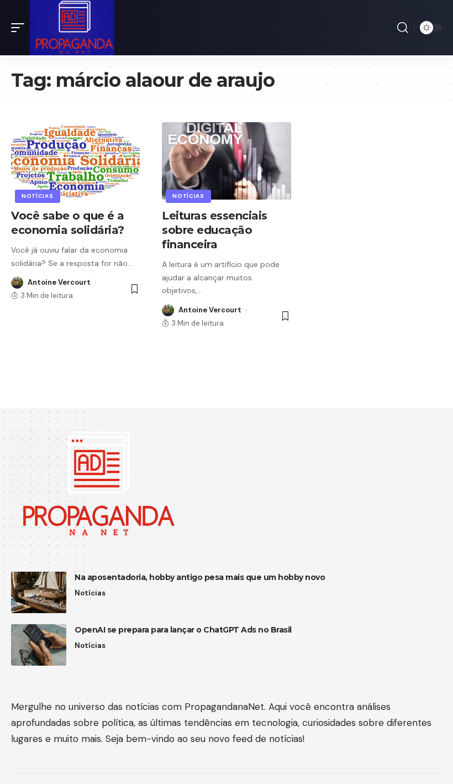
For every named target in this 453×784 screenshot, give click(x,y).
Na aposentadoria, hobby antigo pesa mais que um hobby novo (200, 577)
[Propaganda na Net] (72, 27)
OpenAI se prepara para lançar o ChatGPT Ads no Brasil (183, 630)
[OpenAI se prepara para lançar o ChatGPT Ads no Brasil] (38, 645)
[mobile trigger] (20, 27)
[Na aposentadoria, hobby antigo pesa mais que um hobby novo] (38, 592)
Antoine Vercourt (59, 282)
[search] (402, 27)
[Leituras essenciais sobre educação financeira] (226, 161)
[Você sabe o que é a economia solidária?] (75, 161)
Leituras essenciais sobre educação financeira (214, 230)
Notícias (38, 196)
